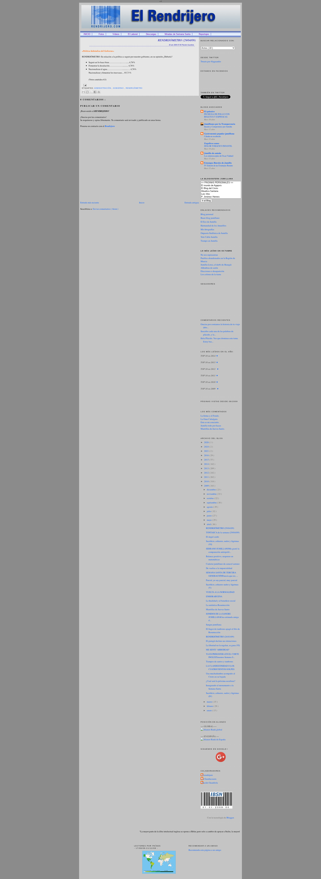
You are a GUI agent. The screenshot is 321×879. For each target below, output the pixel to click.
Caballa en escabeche (212, 136)
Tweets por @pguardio (211, 61)
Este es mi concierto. (210, 422)
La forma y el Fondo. (210, 415)
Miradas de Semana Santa (177, 34)
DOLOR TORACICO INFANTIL (218, 146)
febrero (210, 706)
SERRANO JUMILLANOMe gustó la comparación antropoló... (222, 550)
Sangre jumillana (213, 624)
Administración (103, 88)
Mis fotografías (207, 229)
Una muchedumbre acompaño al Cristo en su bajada (220, 675)
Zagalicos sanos (211, 143)
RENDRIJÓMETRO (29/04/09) (177, 40)
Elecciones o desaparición (212, 271)
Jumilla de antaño (212, 153)
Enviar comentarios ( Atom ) (105, 208)
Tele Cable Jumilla (209, 236)
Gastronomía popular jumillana (219, 133)
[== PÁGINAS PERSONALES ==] (226, 182)
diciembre (211, 489)
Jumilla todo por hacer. (211, 425)
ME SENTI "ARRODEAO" (218, 649)
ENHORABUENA (214, 596)
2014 (206, 463)
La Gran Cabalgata (209, 419)
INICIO (87, 34)
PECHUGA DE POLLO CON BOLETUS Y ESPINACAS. (217, 115)
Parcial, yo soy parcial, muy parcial (221, 580)
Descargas (151, 34)
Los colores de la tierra (211, 274)
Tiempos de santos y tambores (219, 661)
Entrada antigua (192, 202)
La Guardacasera (208, 778)
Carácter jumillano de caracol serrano (223, 563)
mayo (209, 519)
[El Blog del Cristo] (226, 188)
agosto (210, 506)
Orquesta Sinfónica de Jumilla (214, 233)
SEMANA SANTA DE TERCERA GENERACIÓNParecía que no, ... (222, 574)
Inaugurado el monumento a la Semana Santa (220, 687)
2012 (206, 472)
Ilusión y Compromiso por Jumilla (218, 126)
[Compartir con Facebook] (95, 92)
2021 (206, 450)
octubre (210, 498)
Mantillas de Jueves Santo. (213, 428)
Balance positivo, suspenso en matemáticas (219, 558)
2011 (206, 476)
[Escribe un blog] (87, 92)
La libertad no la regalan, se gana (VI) (223, 645)
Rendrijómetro (134, 88)
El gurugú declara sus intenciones (221, 640)
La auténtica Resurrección (218, 605)
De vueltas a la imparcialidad (219, 568)
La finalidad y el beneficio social (220, 600)
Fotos (101, 34)
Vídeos (116, 34)
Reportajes (204, 34)
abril (209, 524)
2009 (206, 485)
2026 (206, 442)
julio (209, 511)
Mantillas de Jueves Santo (218, 609)
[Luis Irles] (226, 194)
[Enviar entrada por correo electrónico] (84, 85)
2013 (206, 468)
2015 (206, 459)
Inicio (141, 202)
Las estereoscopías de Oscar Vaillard (218, 155)
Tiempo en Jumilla (209, 240)
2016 (206, 455)
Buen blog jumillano (210, 217)
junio (209, 515)
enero (209, 710)
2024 (206, 446)
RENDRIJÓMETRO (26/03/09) (220, 636)
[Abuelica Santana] (226, 191)
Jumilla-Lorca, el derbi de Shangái (216, 264)
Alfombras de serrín (209, 267)
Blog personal (207, 214)
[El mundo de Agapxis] (226, 185)
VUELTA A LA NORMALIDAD (220, 592)
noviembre (212, 493)
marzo (210, 701)
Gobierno (118, 88)
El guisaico (209, 111)
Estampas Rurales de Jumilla (218, 162)
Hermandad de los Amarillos (213, 225)
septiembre (212, 502)
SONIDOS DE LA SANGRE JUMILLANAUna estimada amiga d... (222, 617)
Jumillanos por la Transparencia (219, 123)
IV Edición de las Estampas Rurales (218, 165)
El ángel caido (212, 536)
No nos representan (209, 254)
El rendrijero (207, 774)
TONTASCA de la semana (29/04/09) (222, 532)
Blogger (230, 817)
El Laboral (133, 34)
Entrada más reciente (89, 202)
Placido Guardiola (209, 782)
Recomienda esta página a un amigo (205, 849)
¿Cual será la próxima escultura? (220, 680)
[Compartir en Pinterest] (98, 92)
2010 (206, 481)
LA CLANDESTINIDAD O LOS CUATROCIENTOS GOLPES (220, 667)
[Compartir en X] (91, 92)
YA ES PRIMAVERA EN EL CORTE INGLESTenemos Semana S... (222, 655)
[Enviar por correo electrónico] (83, 92)
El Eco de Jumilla (209, 221)
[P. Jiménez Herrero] (226, 197)
